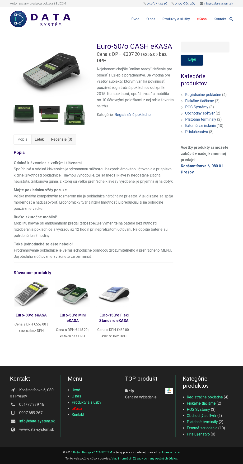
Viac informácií (121, 458)
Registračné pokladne (133, 114)
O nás (76, 396)
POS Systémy (196, 107)
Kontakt (78, 414)
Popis (23, 139)
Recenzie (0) (61, 139)
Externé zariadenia (200, 125)
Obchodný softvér (200, 113)
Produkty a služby (86, 402)
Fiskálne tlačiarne (199, 101)
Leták (39, 139)
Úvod (76, 390)
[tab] (23, 139)
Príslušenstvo (196, 131)
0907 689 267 (185, 3)
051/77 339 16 (157, 3)
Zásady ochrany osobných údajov (155, 458)
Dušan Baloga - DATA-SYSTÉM (92, 452)
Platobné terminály (200, 119)
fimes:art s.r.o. (171, 452)
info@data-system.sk (218, 3)
